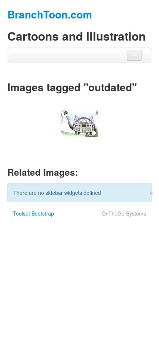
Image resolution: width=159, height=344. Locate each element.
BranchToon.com (49, 14)
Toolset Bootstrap (33, 213)
